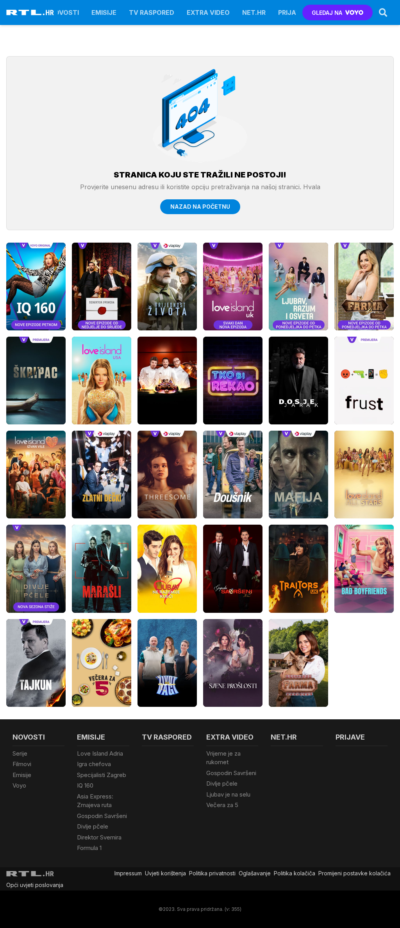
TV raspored (151, 12)
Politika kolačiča (294, 873)
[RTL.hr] (30, 12)
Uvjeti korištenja (165, 873)
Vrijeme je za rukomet (223, 758)
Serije (19, 753)
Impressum (128, 873)
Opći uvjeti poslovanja (34, 885)
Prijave (291, 12)
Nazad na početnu (200, 206)
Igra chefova (94, 764)
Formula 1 (89, 848)
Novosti (64, 12)
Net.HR (254, 12)
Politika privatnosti (212, 873)
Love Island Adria (100, 753)
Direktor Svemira (99, 837)
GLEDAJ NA (327, 12)
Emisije (103, 12)
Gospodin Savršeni (102, 816)
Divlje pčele (92, 826)
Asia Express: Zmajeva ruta (95, 801)
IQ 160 (85, 785)
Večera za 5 (222, 805)
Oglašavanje (255, 873)
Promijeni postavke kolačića (354, 873)
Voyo (19, 785)
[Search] (383, 12)
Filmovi (21, 764)
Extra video (208, 12)
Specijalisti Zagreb (101, 775)
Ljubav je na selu (228, 794)
